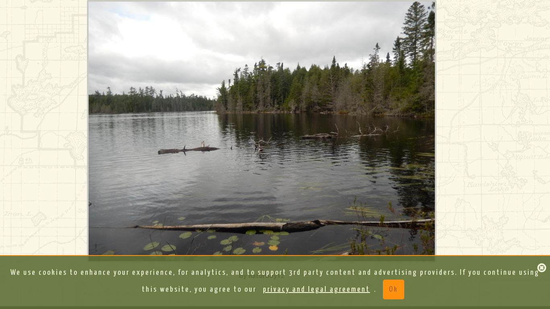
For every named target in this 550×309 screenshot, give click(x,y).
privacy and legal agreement (316, 289)
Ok (393, 289)
